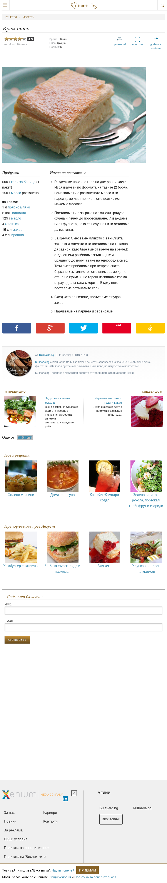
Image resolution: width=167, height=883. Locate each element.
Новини (10, 821)
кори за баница (23, 181)
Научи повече (62, 870)
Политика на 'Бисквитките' (25, 857)
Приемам (87, 870)
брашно (17, 234)
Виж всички (111, 819)
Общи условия (60, 877)
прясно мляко (19, 207)
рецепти (11, 17)
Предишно (15, 392)
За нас (9, 813)
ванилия (19, 212)
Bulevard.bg (108, 808)
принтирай (119, 44)
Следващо (152, 392)
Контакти (50, 821)
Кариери (50, 813)
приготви (137, 44)
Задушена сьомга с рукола (58, 400)
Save (118, 324)
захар (17, 229)
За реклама (13, 830)
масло (16, 192)
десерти (28, 17)
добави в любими (155, 46)
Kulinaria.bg (46, 355)
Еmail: (10, 621)
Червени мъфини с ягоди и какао (108, 400)
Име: (8, 604)
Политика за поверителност (95, 877)
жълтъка (12, 223)
